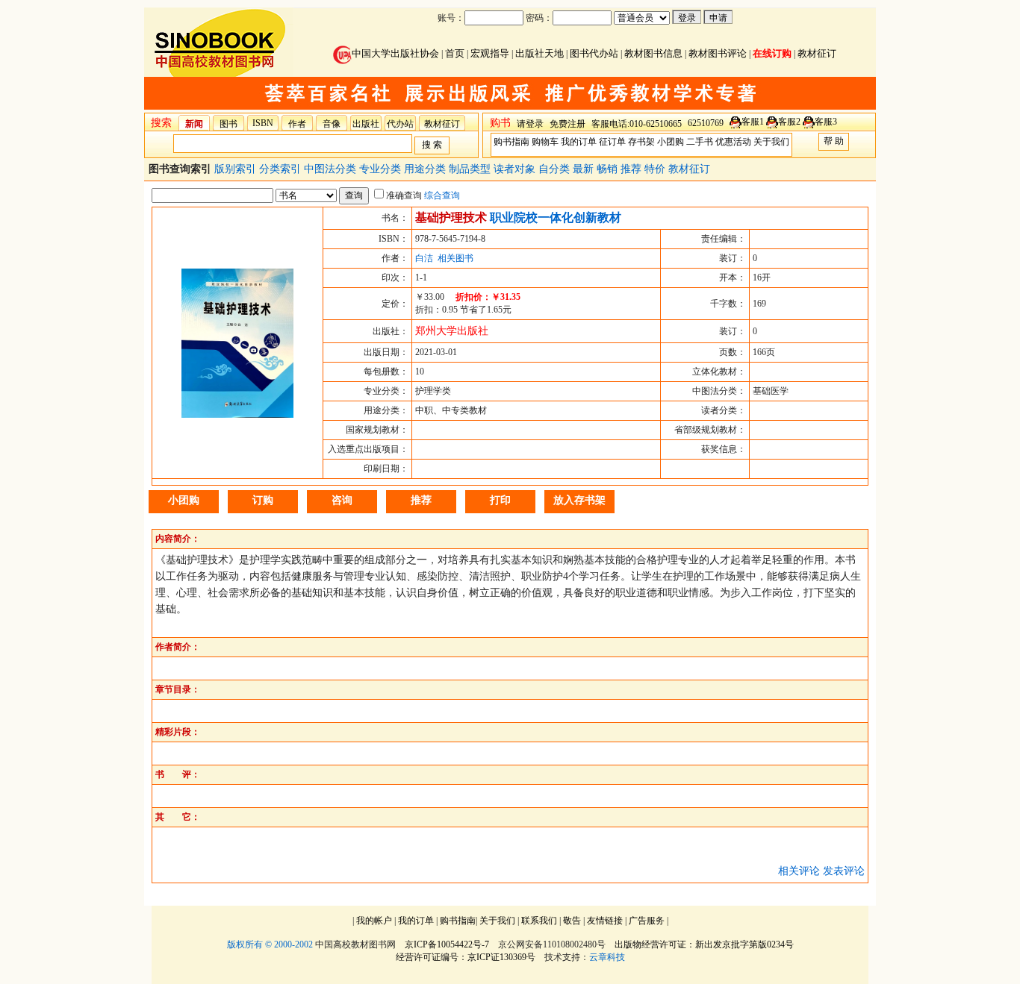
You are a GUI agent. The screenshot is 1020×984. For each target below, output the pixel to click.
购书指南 (511, 142)
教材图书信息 (653, 53)
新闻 (194, 124)
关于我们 (771, 142)
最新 (585, 169)
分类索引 (281, 169)
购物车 (545, 142)
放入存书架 (579, 500)
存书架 (641, 142)
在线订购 (772, 53)
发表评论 (844, 871)
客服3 (826, 121)
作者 (297, 124)
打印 (500, 500)
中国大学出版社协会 (395, 53)
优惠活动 (733, 142)
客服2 (789, 121)
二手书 (699, 142)
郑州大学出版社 (451, 330)
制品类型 (471, 169)
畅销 (609, 169)
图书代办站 (594, 53)
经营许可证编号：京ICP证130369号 (465, 957)
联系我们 (539, 920)
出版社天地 (539, 53)
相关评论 (799, 871)
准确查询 (404, 195)
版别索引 (236, 169)
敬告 (572, 920)
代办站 (400, 124)
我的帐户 (374, 920)
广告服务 (647, 920)
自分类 (555, 169)
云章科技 (607, 957)
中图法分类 (331, 169)
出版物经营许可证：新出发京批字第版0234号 (704, 944)
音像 (331, 124)
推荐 (632, 169)
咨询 (342, 500)
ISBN (262, 123)
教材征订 (816, 53)
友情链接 (605, 920)
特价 (656, 169)
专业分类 (381, 169)
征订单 (612, 142)
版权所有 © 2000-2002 (270, 944)
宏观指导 (489, 53)
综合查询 (442, 195)
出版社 (365, 124)
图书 (228, 124)
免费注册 (567, 124)
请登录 (530, 124)
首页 (454, 53)
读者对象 (516, 169)
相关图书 (455, 258)
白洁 (424, 258)
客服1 (752, 121)
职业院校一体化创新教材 (555, 217)
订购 (262, 500)
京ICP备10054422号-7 (447, 944)
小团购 (670, 142)
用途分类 (426, 169)
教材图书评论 (717, 53)
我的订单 (579, 142)
